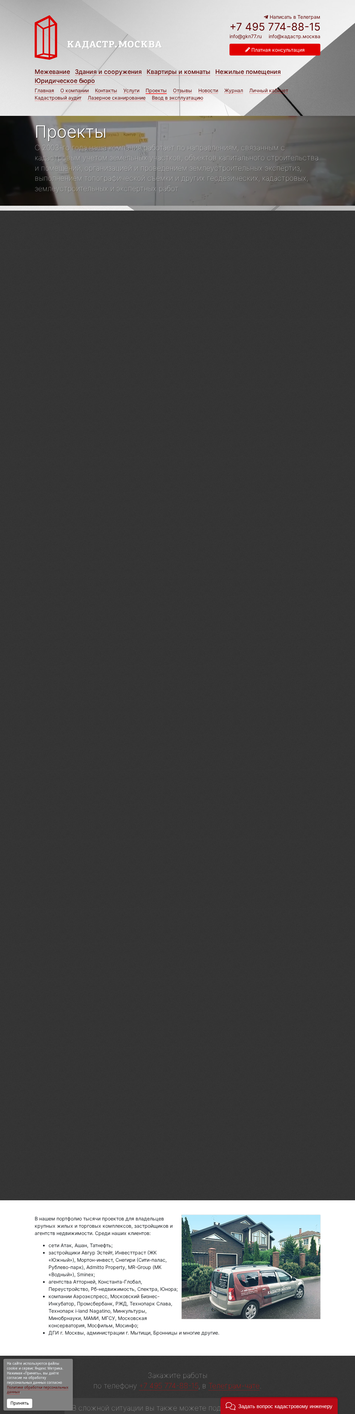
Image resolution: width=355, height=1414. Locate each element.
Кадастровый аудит (58, 98)
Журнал (233, 90)
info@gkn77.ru (246, 36)
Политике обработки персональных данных (37, 1390)
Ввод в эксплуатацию (177, 98)
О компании (74, 90)
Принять (19, 1403)
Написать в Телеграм (294, 17)
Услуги (131, 90)
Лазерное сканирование (117, 98)
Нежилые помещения (248, 71)
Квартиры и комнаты (178, 71)
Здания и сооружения (108, 71)
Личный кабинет (268, 90)
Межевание (52, 71)
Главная (44, 90)
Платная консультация (277, 50)
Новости (208, 90)
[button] (279, 1405)
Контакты (106, 90)
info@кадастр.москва (294, 36)
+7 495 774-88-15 (275, 26)
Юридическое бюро (65, 80)
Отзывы (182, 90)
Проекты (156, 90)
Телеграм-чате (234, 1385)
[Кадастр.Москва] (114, 41)
